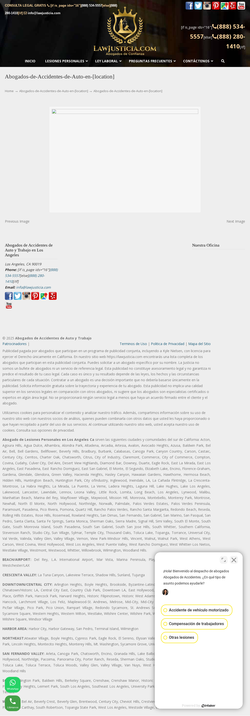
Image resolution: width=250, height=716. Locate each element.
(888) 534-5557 (91, 5)
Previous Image (17, 221)
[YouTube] (241, 8)
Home (9, 91)
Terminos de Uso (133, 343)
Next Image (236, 221)
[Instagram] (207, 8)
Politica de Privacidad (167, 343)
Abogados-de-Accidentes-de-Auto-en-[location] (53, 91)
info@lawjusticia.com (44, 13)
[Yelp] (232, 8)
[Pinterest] (216, 8)
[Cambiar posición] (224, 560)
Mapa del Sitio (199, 343)
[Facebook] (189, 8)
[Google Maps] (225, 8)
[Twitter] (198, 8)
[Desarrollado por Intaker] (208, 705)
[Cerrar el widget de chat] (234, 560)
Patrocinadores (14, 343)
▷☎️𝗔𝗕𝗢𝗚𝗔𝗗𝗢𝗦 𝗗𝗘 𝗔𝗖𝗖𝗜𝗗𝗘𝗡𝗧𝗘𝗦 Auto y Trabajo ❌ (125, 31)
